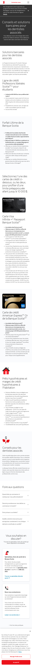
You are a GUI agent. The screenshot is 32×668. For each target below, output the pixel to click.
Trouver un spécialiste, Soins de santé (14, 577)
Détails (5, 14)
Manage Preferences (16, 656)
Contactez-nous (16, 2)
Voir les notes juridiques (16, 625)
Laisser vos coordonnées (12, 615)
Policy (20, 652)
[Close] (30, 631)
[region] (16, 648)
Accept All (16, 662)
